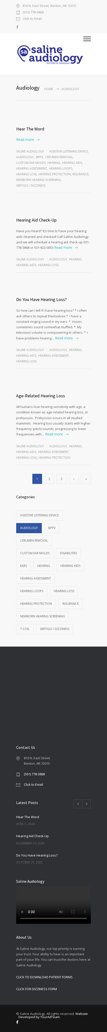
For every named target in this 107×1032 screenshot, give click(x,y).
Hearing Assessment (31, 168)
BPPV (39, 157)
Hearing (54, 163)
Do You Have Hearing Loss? (41, 299)
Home (48, 89)
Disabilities (68, 553)
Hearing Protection (54, 174)
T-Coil (25, 629)
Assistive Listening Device (68, 151)
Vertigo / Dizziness (30, 185)
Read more (25, 139)
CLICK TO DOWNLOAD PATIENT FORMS (44, 977)
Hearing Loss (26, 174)
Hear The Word (30, 129)
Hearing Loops (60, 168)
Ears (23, 566)
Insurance (80, 174)
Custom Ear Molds (31, 163)
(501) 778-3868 (33, 12)
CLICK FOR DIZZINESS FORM (36, 989)
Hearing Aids (72, 163)
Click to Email (32, 19)
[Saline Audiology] (49, 54)
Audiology (25, 157)
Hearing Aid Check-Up (36, 220)
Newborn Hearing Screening (38, 180)
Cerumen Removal (59, 157)
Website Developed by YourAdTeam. (53, 1015)
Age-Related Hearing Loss (40, 396)
